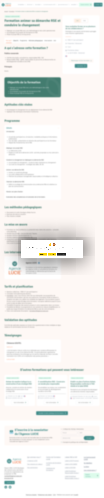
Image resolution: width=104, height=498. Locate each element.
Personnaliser (61, 254)
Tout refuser (52, 254)
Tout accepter (43, 254)
